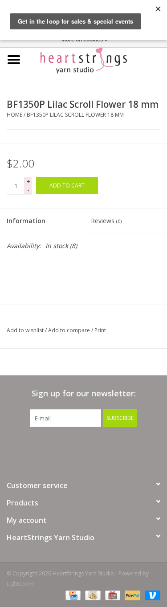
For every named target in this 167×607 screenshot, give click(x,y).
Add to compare (69, 330)
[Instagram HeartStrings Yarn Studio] (132, 445)
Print (100, 330)
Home (14, 114)
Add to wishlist (25, 330)
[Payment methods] (72, 595)
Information (26, 220)
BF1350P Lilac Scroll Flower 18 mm (75, 114)
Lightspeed (21, 583)
